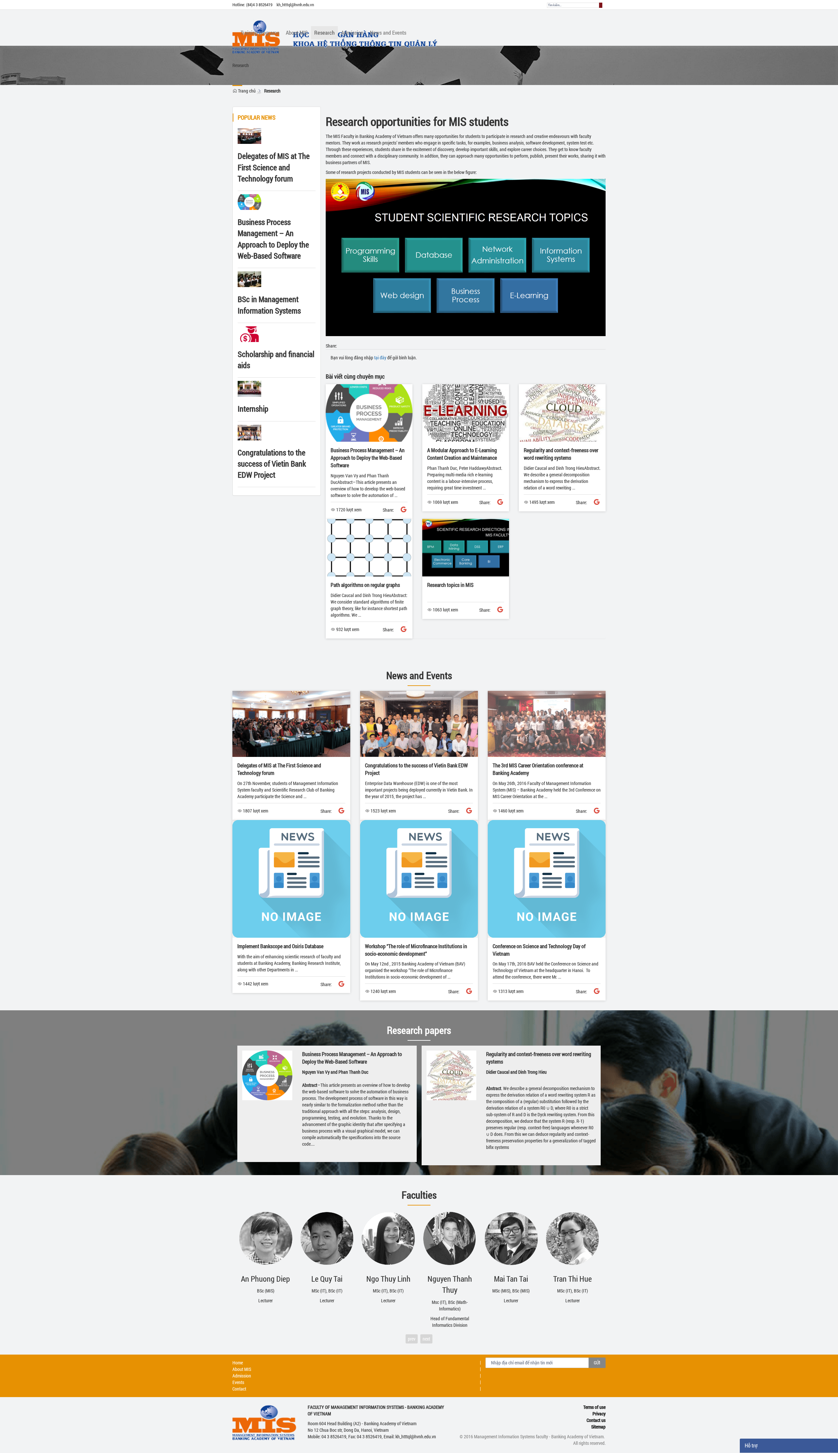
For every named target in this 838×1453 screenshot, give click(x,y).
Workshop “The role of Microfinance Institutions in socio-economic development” (416, 950)
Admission (241, 1376)
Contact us (596, 1420)
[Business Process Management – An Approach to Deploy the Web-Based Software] (369, 412)
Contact (239, 1389)
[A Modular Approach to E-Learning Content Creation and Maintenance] (465, 412)
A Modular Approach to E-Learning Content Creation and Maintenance (462, 454)
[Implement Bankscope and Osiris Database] (291, 878)
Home (237, 1362)
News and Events (419, 675)
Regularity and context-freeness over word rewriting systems (561, 454)
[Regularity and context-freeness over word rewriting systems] (562, 412)
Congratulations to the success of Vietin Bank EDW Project (272, 463)
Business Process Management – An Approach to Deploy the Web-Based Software (368, 458)
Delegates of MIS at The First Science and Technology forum (274, 167)
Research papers (419, 1030)
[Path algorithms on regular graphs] (369, 547)
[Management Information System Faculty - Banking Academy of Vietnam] (417, 18)
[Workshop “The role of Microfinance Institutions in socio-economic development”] (419, 878)
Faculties (419, 1194)
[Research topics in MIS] (465, 547)
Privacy (599, 1413)
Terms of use (594, 1407)
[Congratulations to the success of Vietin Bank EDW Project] (419, 723)
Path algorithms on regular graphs (365, 584)
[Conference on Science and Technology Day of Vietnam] (547, 878)
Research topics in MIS (450, 584)
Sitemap (598, 1427)
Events (238, 1382)
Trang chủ (246, 91)
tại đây (380, 357)
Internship (253, 408)
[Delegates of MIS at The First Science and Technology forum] (291, 723)
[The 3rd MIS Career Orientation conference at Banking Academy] (547, 723)
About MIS (241, 1369)
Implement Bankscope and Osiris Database (280, 946)
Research (272, 91)
